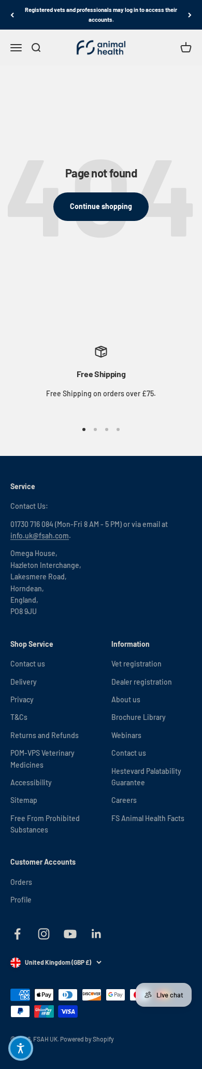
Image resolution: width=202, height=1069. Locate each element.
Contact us (27, 663)
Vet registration (136, 663)
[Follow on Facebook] (17, 934)
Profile (21, 899)
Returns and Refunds (44, 735)
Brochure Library (138, 717)
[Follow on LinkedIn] (97, 934)
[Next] (190, 14)
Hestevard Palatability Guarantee (146, 777)
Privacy (22, 699)
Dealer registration (141, 681)
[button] (20, 1048)
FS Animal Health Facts (147, 818)
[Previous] (12, 14)
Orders (21, 882)
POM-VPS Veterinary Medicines (42, 758)
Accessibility (31, 782)
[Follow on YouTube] (70, 934)
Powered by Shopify (87, 1039)
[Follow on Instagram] (44, 934)
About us (125, 699)
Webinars (126, 735)
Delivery (23, 681)
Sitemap (23, 800)
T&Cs (18, 717)
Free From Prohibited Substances (45, 824)
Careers (124, 800)
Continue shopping (101, 206)
